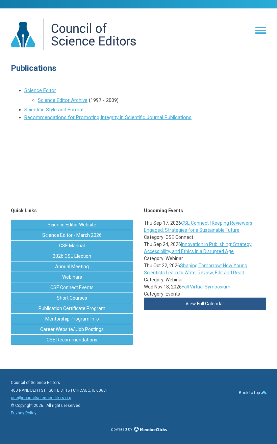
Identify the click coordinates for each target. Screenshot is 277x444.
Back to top (250, 392)
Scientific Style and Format (54, 110)
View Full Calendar (204, 303)
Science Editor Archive (62, 100)
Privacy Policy (23, 413)
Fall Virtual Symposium (206, 286)
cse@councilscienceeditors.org (41, 397)
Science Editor (40, 90)
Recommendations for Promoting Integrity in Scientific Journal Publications (108, 117)
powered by (122, 429)
